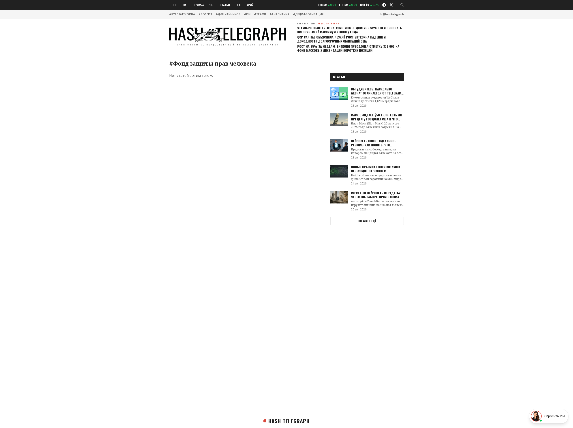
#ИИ (247, 14)
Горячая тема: (318, 23)
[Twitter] (391, 5)
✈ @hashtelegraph (392, 14)
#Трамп (260, 14)
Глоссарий (245, 4)
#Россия (205, 14)
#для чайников (228, 14)
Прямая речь (203, 4)
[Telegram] (384, 5)
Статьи (225, 4)
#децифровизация (308, 14)
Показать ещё (366, 221)
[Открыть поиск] (402, 5)
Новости (179, 4)
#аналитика (279, 14)
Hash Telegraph (286, 420)
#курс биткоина (182, 14)
